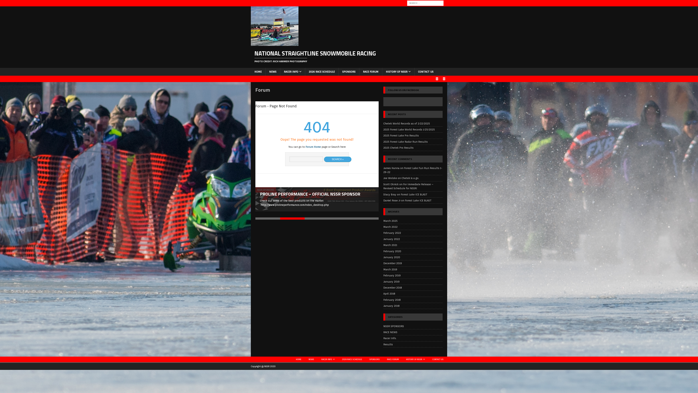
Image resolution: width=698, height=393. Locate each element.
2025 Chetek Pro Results (398, 147)
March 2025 (390, 220)
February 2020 (392, 251)
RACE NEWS (390, 332)
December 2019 (392, 263)
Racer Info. (389, 338)
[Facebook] (437, 79)
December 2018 (392, 287)
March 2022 (390, 226)
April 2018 (389, 293)
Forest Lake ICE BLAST (414, 194)
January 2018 (391, 305)
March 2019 (390, 269)
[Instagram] (444, 79)
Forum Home (313, 146)
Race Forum (370, 71)
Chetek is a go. (410, 178)
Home (258, 71)
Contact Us (426, 71)
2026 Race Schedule (322, 71)
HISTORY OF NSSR (397, 71)
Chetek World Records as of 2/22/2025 (406, 123)
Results (388, 344)
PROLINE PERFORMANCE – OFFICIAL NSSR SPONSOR (310, 194)
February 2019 (392, 275)
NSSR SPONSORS (393, 326)
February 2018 (392, 299)
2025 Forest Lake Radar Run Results (405, 141)
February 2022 (392, 232)
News (272, 71)
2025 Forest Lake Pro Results (401, 135)
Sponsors (349, 71)
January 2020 (391, 257)
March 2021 (390, 245)
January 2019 (391, 281)
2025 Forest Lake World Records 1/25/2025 (409, 129)
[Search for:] (425, 2)
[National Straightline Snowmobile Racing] (274, 43)
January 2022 (391, 239)
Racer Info (291, 71)
